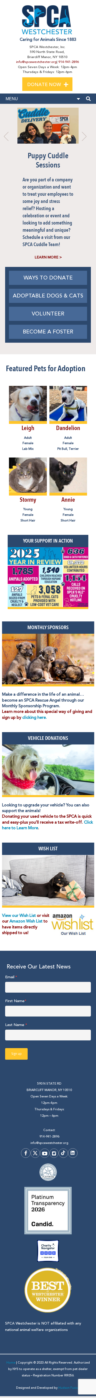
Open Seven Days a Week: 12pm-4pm (49, 1099)
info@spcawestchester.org (36, 61)
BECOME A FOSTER (48, 332)
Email (11, 977)
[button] (70, 83)
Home (10, 1362)
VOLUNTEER (48, 314)
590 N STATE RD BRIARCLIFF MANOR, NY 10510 (49, 1087)
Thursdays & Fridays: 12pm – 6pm (49, 1112)
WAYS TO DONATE (48, 278)
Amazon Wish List (26, 921)
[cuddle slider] (48, 125)
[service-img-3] (48, 881)
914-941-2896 (68, 61)
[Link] (28, 419)
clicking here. (34, 717)
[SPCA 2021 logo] (48, 19)
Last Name (16, 1025)
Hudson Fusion (69, 1387)
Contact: (49, 1130)
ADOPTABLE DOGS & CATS (48, 296)
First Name (15, 1001)
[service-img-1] (48, 660)
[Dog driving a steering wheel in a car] (48, 770)
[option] (48, 185)
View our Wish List (19, 915)
